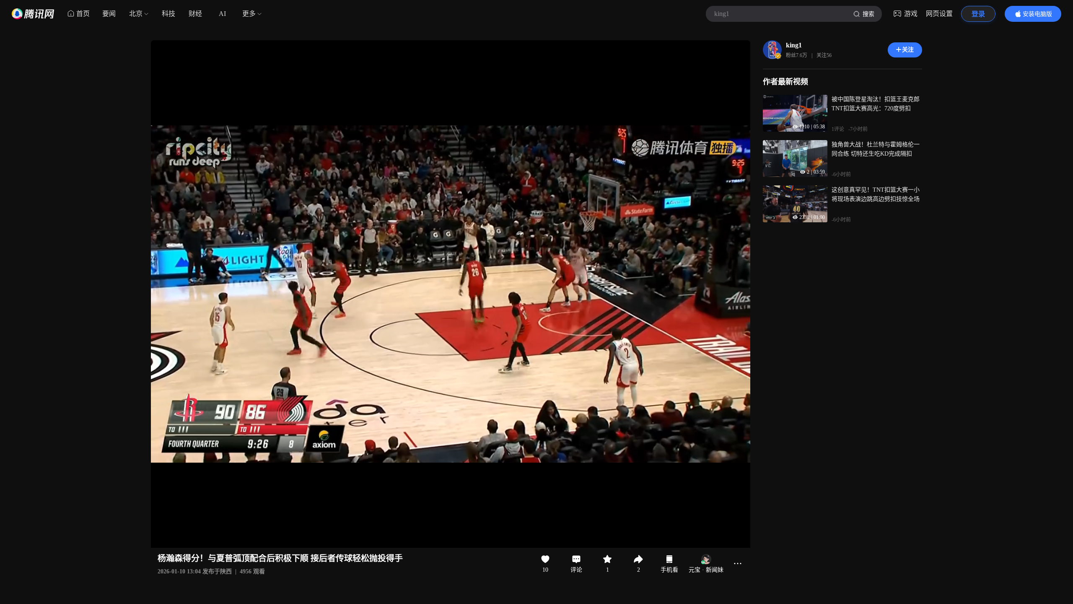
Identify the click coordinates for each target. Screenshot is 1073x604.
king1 (794, 45)
